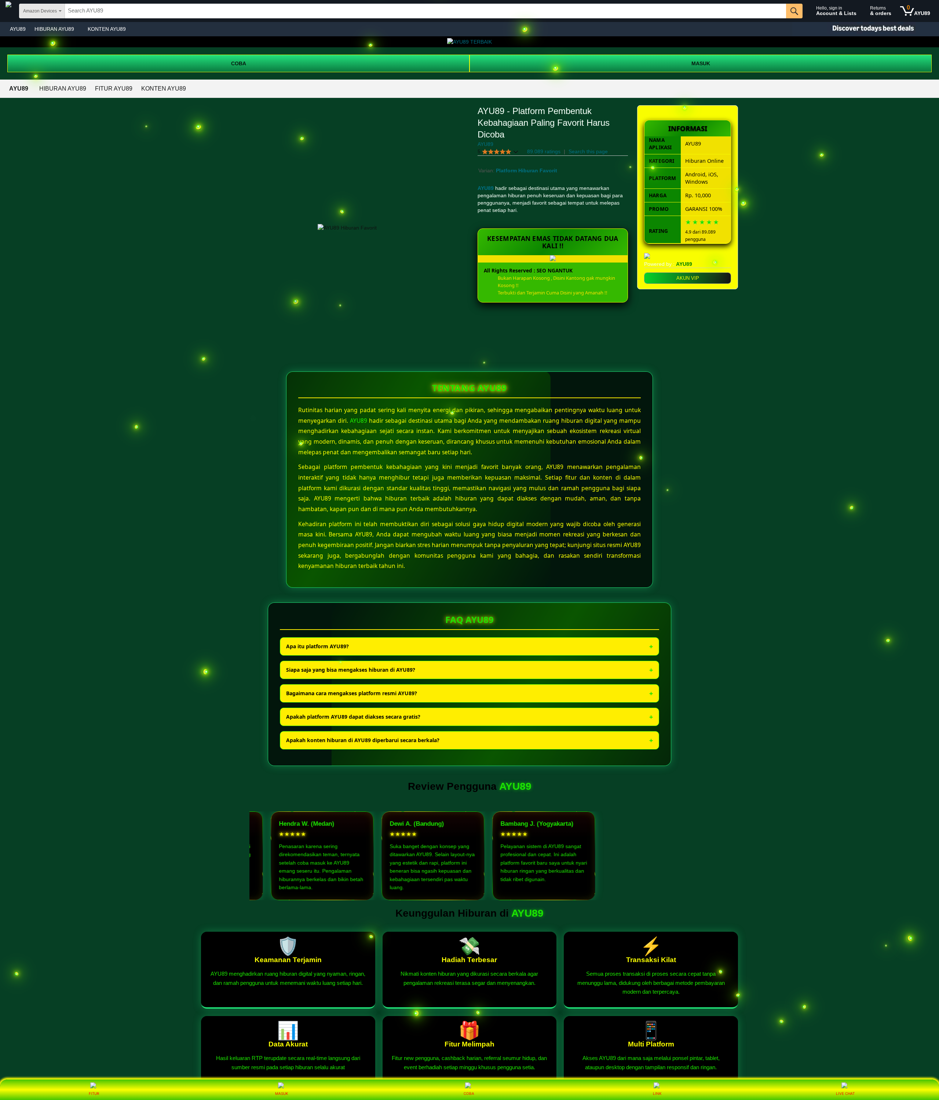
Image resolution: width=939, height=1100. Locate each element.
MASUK (700, 63)
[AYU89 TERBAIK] (469, 41)
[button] (498, 151)
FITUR (94, 1093)
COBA (238, 63)
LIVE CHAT (845, 1093)
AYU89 (18, 29)
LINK (657, 1093)
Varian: (487, 170)
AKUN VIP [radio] (687, 278)
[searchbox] (425, 11)
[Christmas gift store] (865, 29)
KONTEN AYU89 (107, 29)
